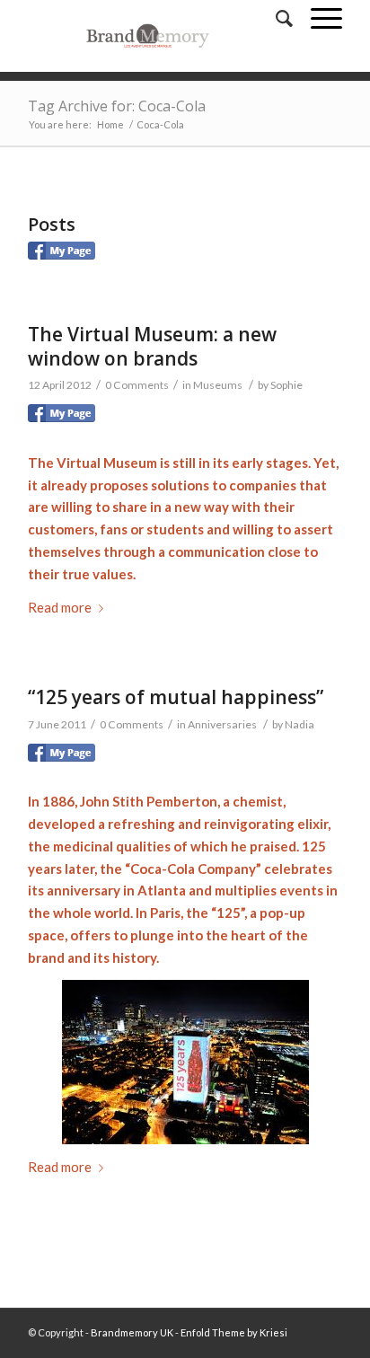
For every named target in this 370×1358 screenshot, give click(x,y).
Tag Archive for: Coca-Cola (117, 106)
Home (110, 124)
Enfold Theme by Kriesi (234, 1332)
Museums (217, 385)
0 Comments (137, 385)
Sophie (286, 385)
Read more (60, 607)
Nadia (299, 724)
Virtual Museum (107, 462)
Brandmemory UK (132, 1332)
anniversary (83, 890)
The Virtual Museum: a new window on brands (152, 346)
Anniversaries (222, 724)
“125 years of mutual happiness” (175, 697)
